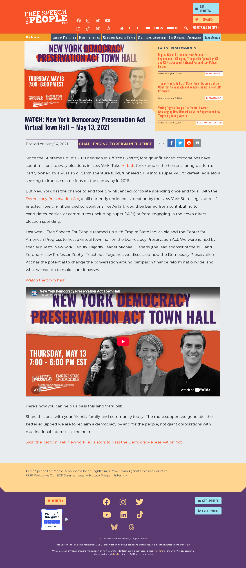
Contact (173, 28)
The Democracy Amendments (185, 37)
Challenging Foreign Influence (115, 144)
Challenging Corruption (152, 37)
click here (158, 550)
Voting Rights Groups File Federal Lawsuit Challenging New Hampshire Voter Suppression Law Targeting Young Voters (189, 111)
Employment (210, 511)
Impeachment (214, 73)
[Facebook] (78, 20)
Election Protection (64, 37)
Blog (146, 28)
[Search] (186, 28)
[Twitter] (97, 20)
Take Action (212, 37)
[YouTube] (107, 20)
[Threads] (108, 28)
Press (158, 28)
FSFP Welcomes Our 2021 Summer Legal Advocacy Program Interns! (76, 475)
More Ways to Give (205, 27)
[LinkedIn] (78, 28)
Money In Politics (89, 37)
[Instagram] (88, 20)
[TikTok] (88, 28)
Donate (207, 19)
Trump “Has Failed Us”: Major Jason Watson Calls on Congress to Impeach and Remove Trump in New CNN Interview (190, 87)
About (133, 28)
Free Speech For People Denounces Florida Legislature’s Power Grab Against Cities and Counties (97, 471)
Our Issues (32, 37)
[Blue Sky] (97, 28)
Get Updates (205, 8)
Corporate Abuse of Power (119, 37)
